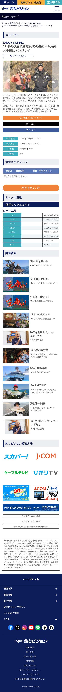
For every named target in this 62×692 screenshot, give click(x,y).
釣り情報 (8, 601)
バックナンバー (31, 187)
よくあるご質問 (11, 613)
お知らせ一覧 (30, 656)
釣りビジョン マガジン (14, 607)
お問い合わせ (30, 665)
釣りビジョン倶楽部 (31, 2)
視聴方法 (55, 2)
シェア (32, 130)
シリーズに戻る (19, 56)
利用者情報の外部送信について (30, 679)
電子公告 (30, 652)
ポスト (33, 124)
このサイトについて (29, 674)
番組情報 (8, 594)
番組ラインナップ (17, 23)
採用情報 (30, 661)
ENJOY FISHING (33, 23)
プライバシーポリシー (29, 670)
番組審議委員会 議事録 (31, 521)
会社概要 (30, 647)
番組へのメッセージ (32, 118)
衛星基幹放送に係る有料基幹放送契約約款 (31, 527)
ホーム (10, 2)
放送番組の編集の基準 (31, 516)
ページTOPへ (29, 579)
